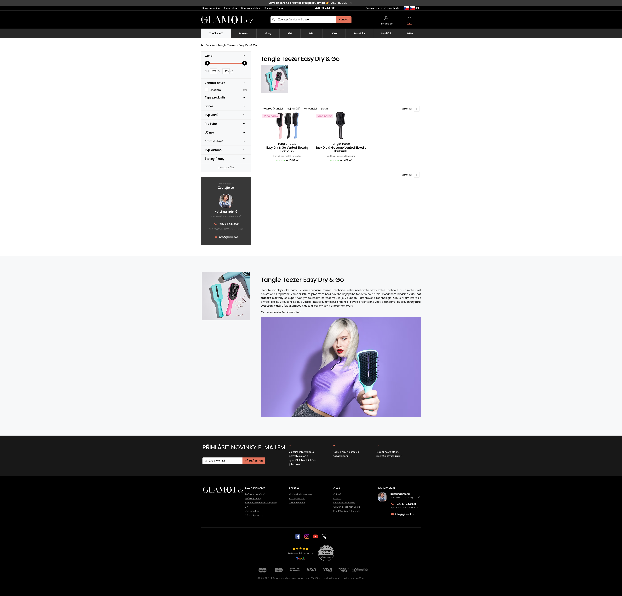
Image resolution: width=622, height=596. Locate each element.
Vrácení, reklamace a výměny (261, 502)
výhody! (395, 8)
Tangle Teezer (227, 45)
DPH (247, 506)
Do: (220, 71)
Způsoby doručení (255, 494)
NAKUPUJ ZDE (338, 3)
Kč (232, 71)
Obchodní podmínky (344, 502)
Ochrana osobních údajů (346, 506)
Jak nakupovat (297, 502)
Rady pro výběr (297, 498)
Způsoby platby (253, 498)
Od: (207, 71)
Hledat (344, 19)
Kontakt (268, 8)
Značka (210, 45)
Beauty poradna (211, 8)
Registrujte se (373, 8)
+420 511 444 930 (324, 8)
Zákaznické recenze (300, 553)
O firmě (337, 494)
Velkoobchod (252, 511)
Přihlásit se (254, 460)
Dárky (280, 8)
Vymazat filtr (226, 167)
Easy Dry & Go (248, 45)
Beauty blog (230, 8)
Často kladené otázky (300, 494)
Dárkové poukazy (254, 515)
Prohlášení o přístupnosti (346, 511)
